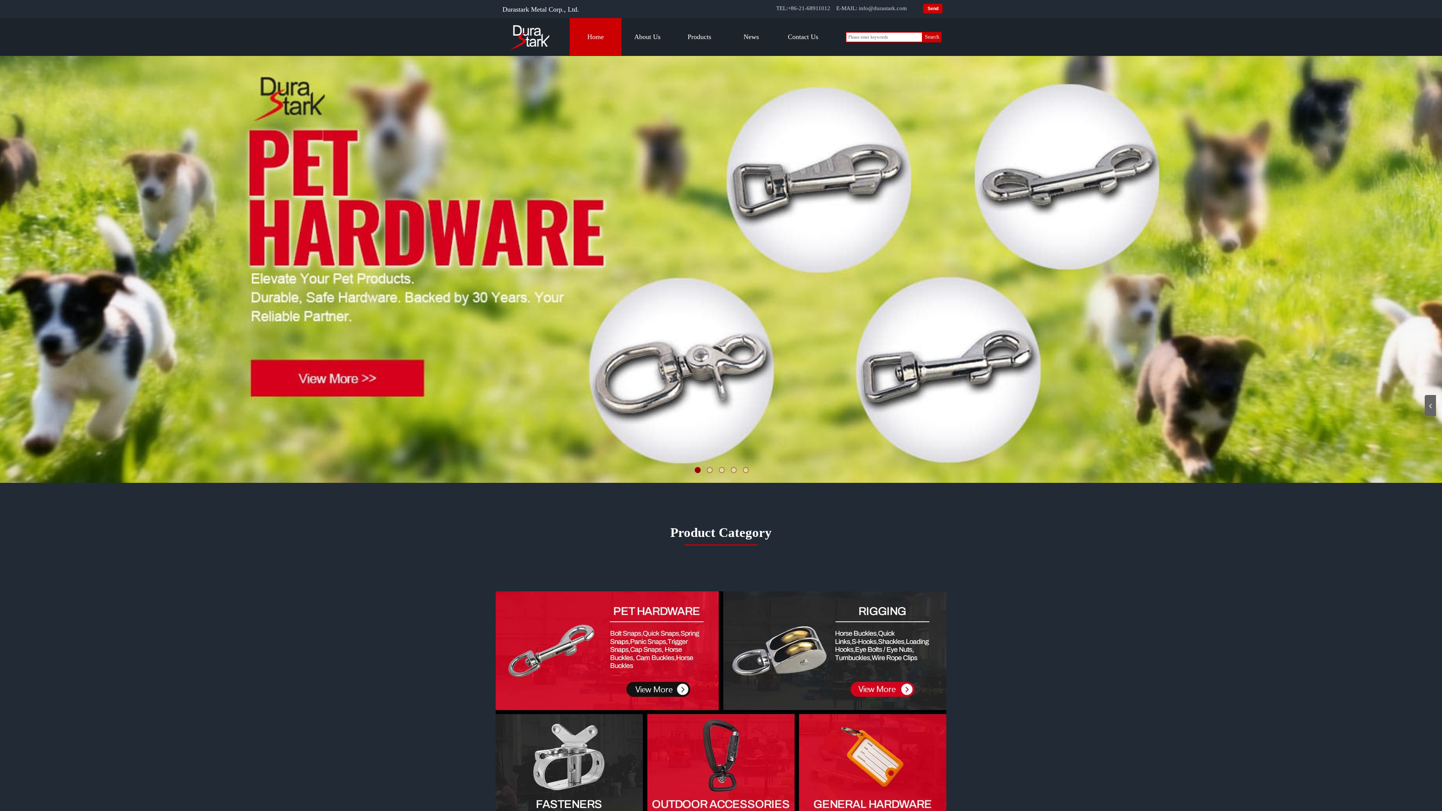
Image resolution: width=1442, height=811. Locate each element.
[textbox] (884, 37)
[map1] (606, 650)
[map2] (834, 650)
